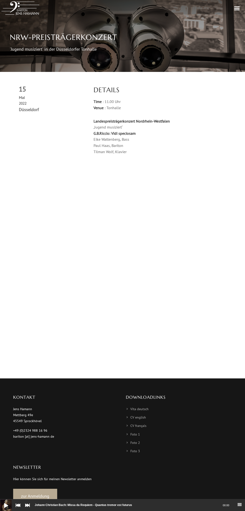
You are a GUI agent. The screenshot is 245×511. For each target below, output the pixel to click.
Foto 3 (135, 451)
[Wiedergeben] (2, 501)
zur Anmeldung (35, 496)
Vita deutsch (139, 409)
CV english (138, 417)
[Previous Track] (16, 508)
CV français (138, 426)
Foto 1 (135, 434)
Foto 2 (135, 443)
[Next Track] (26, 508)
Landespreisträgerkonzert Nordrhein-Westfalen (132, 121)
